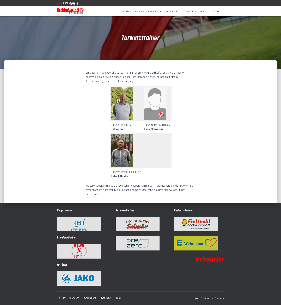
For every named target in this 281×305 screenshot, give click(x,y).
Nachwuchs (154, 11)
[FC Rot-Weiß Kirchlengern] (70, 11)
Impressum (106, 298)
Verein (126, 11)
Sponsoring (188, 11)
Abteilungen (171, 11)
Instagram (64, 298)
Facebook (59, 298)
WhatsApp (74, 298)
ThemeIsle (219, 298)
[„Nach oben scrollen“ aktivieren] (275, 299)
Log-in (119, 298)
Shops (203, 11)
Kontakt (216, 11)
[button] (130, 11)
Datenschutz (90, 298)
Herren (138, 11)
